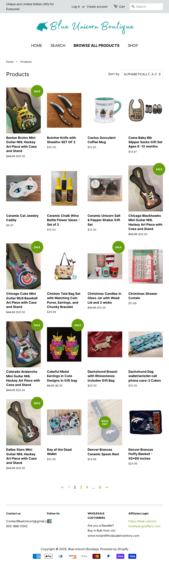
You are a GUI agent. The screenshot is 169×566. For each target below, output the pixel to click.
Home (36, 45)
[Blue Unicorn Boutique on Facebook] (49, 522)
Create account (97, 6)
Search (57, 45)
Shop (133, 45)
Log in (76, 6)
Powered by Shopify (114, 549)
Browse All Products (97, 45)
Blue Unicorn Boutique (83, 549)
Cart (122, 6)
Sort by (114, 74)
